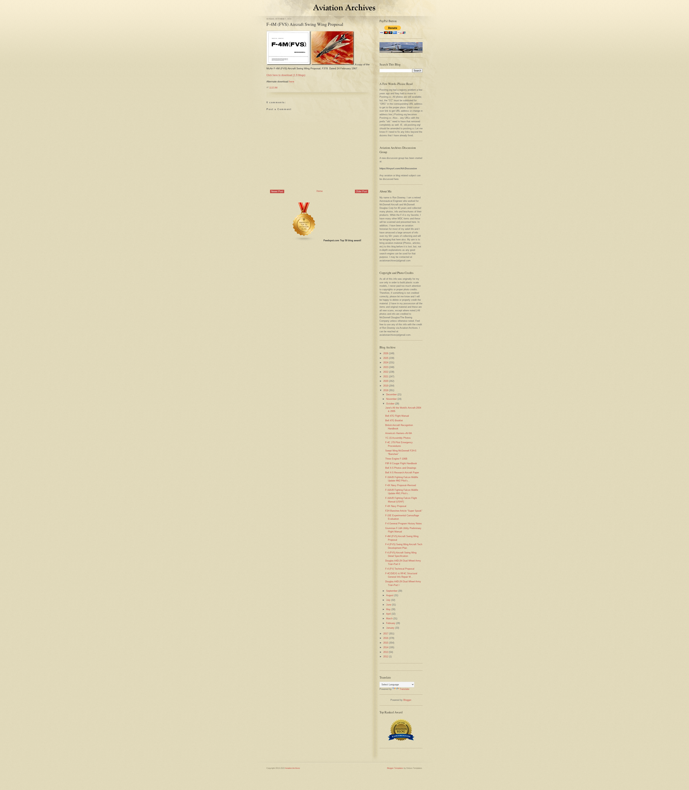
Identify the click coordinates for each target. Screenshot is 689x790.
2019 (385, 385)
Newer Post (277, 191)
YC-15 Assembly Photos (398, 438)
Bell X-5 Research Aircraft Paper (402, 472)
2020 (385, 381)
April (388, 613)
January (390, 627)
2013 (385, 652)
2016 (385, 638)
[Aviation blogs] (304, 240)
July (388, 600)
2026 (385, 353)
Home (320, 191)
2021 (385, 376)
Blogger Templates (395, 768)
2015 (385, 642)
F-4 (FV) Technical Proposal (399, 568)
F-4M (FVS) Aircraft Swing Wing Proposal (304, 24)
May (388, 609)
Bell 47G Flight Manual (397, 415)
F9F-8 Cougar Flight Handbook (401, 463)
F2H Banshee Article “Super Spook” (403, 510)
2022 (385, 371)
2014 (385, 647)
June (388, 604)
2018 (385, 390)
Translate (404, 689)
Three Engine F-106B (396, 458)
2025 (385, 358)
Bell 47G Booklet (394, 420)
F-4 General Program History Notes (403, 523)
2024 (385, 362)
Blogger (407, 700)
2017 (385, 633)
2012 (385, 656)
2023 (385, 367)
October (390, 403)
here (291, 81)
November (391, 399)
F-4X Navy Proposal (395, 506)
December (391, 394)
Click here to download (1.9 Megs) (285, 75)
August (389, 595)
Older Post (361, 191)
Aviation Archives (292, 768)
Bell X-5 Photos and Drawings (400, 468)
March (389, 618)
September (391, 590)
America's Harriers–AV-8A (398, 433)
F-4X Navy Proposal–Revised (400, 485)
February (390, 623)
